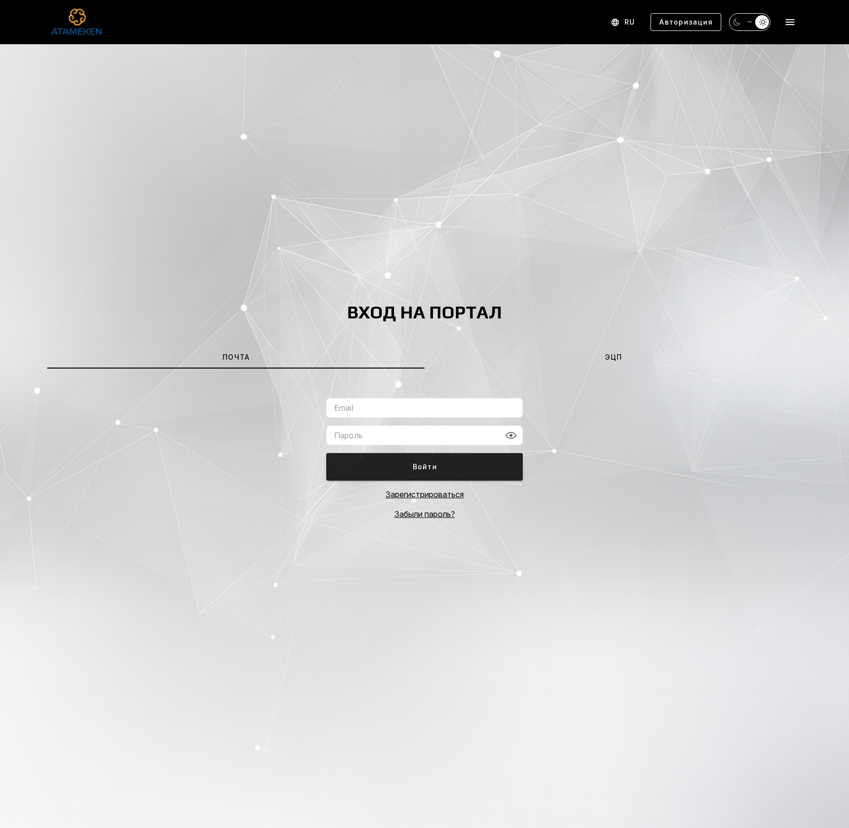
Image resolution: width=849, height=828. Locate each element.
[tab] (235, 357)
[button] (511, 435)
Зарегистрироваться (425, 494)
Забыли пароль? (425, 514)
